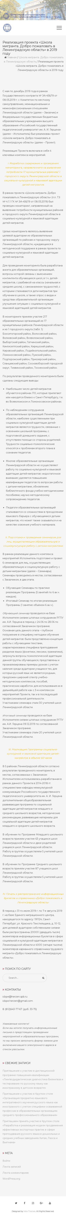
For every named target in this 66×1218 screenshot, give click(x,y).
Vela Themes (29, 1211)
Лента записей (12, 1166)
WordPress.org (11, 1178)
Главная (12, 57)
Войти (6, 1160)
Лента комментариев (16, 1172)
